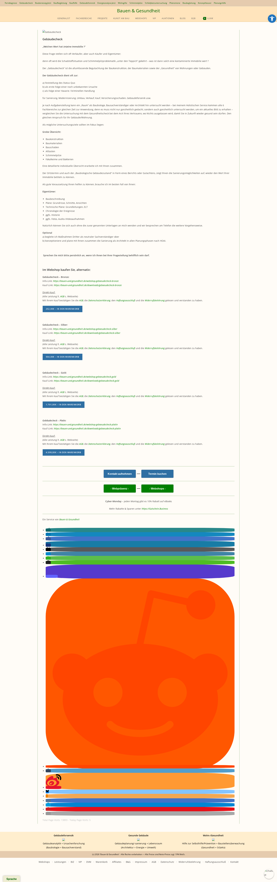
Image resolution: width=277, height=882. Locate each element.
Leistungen (60, 861)
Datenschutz (167, 861)
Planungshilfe (220, 3)
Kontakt (234, 861)
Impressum (141, 861)
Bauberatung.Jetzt (43, 3)
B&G (128, 861)
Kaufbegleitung (60, 3)
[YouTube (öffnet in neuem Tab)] (254, 3)
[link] (86, 281)
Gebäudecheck (26, 3)
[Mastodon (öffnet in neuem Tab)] (269, 3)
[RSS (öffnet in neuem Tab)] (262, 3)
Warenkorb (102, 861)
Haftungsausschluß (215, 861)
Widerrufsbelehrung (190, 861)
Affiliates (116, 861)
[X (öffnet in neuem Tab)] (252, 3)
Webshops (44, 861)
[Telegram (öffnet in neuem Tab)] (266, 3)
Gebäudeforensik (87, 3)
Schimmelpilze (136, 3)
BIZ (72, 861)
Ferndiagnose (11, 3)
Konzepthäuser (204, 3)
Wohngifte (122, 3)
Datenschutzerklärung (99, 300)
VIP (80, 861)
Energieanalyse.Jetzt (106, 3)
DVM (88, 861)
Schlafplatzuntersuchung (156, 3)
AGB (62, 296)
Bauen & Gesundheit (138, 11)
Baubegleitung (189, 3)
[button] (48, 530)
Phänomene (174, 3)
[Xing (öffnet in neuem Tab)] (258, 3)
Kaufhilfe (73, 3)
